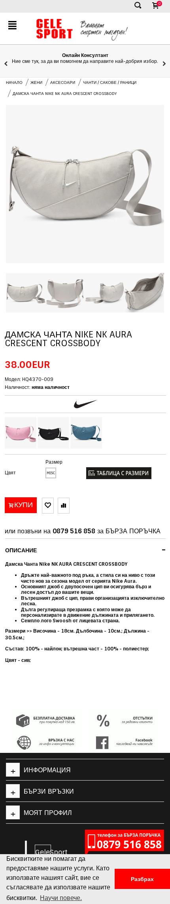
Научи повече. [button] (61, 898)
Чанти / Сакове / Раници (109, 82)
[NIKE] (85, 404)
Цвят (10, 473)
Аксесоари (62, 82)
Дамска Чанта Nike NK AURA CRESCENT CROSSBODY (65, 93)
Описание (85, 549)
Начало (14, 82)
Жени (36, 82)
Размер (53, 462)
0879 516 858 (74, 531)
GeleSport (43, 852)
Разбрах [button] (142, 879)
